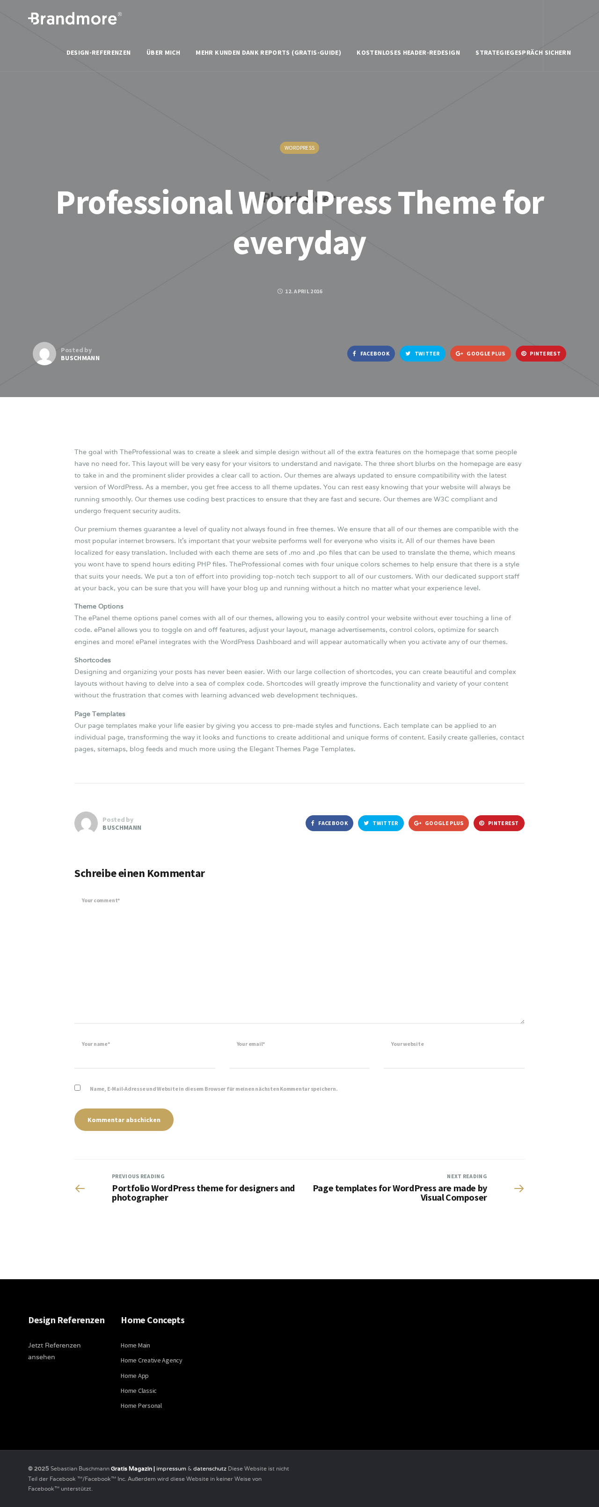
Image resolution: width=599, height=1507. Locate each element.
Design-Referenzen (98, 52)
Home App (135, 1375)
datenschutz (210, 1468)
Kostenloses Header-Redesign (408, 52)
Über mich (163, 52)
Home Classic (139, 1390)
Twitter (426, 353)
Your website (407, 1043)
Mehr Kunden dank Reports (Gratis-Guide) (268, 52)
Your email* (251, 1043)
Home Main (135, 1345)
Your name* (96, 1043)
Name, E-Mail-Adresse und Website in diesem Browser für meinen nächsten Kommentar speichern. (213, 1088)
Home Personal (141, 1405)
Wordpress (300, 147)
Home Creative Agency (151, 1360)
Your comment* (101, 900)
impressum (171, 1468)
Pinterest (545, 353)
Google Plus (485, 353)
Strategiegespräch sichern (523, 52)
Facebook (374, 353)
